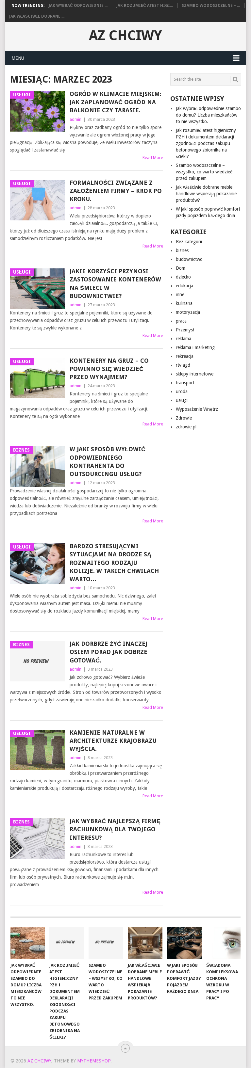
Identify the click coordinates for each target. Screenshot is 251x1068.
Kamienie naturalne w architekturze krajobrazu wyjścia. (113, 740)
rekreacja (184, 356)
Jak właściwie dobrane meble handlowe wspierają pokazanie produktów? (206, 193)
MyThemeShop (93, 1060)
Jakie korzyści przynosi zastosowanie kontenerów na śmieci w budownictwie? (115, 283)
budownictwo (189, 259)
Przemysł (185, 329)
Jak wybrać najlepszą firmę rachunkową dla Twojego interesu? (115, 829)
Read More (152, 157)
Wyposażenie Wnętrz (197, 409)
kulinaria (184, 303)
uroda (182, 391)
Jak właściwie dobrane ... (36, 16)
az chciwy (125, 35)
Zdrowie (184, 418)
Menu (17, 58)
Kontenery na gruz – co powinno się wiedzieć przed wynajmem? (109, 368)
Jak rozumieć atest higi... (144, 5)
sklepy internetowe (194, 373)
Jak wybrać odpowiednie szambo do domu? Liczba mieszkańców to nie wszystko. (208, 115)
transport (185, 382)
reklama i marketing (195, 347)
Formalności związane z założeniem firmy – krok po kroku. (116, 190)
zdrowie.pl (186, 426)
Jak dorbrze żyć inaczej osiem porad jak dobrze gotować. (108, 651)
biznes (182, 250)
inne (180, 294)
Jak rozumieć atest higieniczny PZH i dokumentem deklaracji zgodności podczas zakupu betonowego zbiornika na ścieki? (206, 143)
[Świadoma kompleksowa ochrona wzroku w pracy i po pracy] (223, 943)
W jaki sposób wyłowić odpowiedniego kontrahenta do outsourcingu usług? (107, 461)
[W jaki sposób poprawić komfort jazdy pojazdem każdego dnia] (184, 943)
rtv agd (183, 365)
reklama (183, 338)
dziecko (183, 276)
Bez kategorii (189, 241)
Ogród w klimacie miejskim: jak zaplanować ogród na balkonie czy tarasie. (115, 102)
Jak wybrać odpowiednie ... (78, 5)
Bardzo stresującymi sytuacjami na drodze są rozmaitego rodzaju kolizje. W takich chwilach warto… (114, 562)
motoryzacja (188, 312)
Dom (180, 268)
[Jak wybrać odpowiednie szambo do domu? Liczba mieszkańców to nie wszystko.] (27, 943)
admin (75, 119)
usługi (182, 400)
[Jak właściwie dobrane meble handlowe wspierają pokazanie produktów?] (145, 943)
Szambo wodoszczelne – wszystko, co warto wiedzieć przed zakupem (204, 172)
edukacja (184, 285)
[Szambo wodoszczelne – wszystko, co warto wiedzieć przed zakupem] (106, 943)
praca (181, 321)
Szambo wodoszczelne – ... (211, 5)
